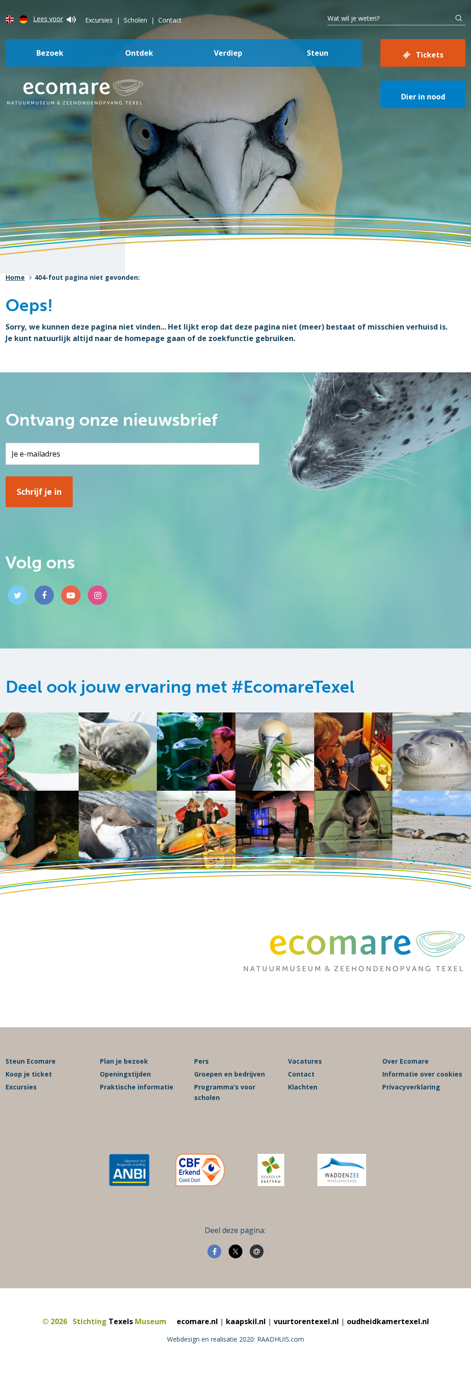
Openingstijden (125, 1074)
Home (15, 277)
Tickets (429, 55)
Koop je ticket (29, 1074)
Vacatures (305, 1061)
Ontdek (139, 53)
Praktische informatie (136, 1087)
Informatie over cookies (422, 1074)
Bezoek (49, 53)
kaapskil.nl (246, 1321)
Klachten (302, 1087)
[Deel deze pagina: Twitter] (235, 1251)
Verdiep (228, 53)
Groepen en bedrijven (229, 1074)
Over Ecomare (405, 1061)
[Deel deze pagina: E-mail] (257, 1251)
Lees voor (48, 18)
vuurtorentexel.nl (306, 1321)
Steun (317, 53)
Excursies (99, 20)
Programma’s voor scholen (224, 1092)
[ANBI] (129, 1170)
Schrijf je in (39, 491)
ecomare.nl (197, 1321)
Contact (170, 20)
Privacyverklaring (411, 1087)
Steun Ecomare (31, 1061)
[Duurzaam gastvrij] (271, 1170)
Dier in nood (423, 97)
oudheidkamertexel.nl (388, 1321)
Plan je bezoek (124, 1061)
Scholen (135, 20)
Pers (201, 1061)
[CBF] (200, 1170)
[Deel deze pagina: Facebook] (214, 1251)
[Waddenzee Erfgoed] (341, 1170)
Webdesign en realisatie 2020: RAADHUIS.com (235, 1339)
